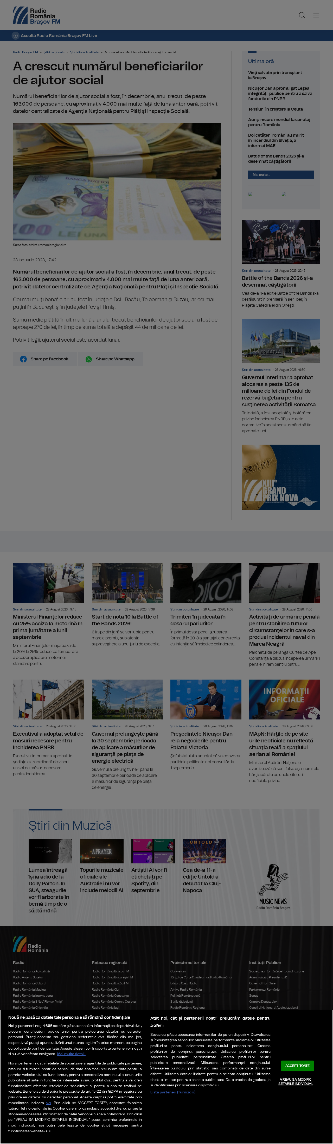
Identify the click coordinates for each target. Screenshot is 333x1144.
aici (48, 1103)
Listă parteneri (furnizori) (172, 1092)
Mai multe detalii (71, 1054)
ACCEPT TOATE (297, 1066)
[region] (166, 1077)
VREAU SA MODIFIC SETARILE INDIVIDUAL (295, 1082)
